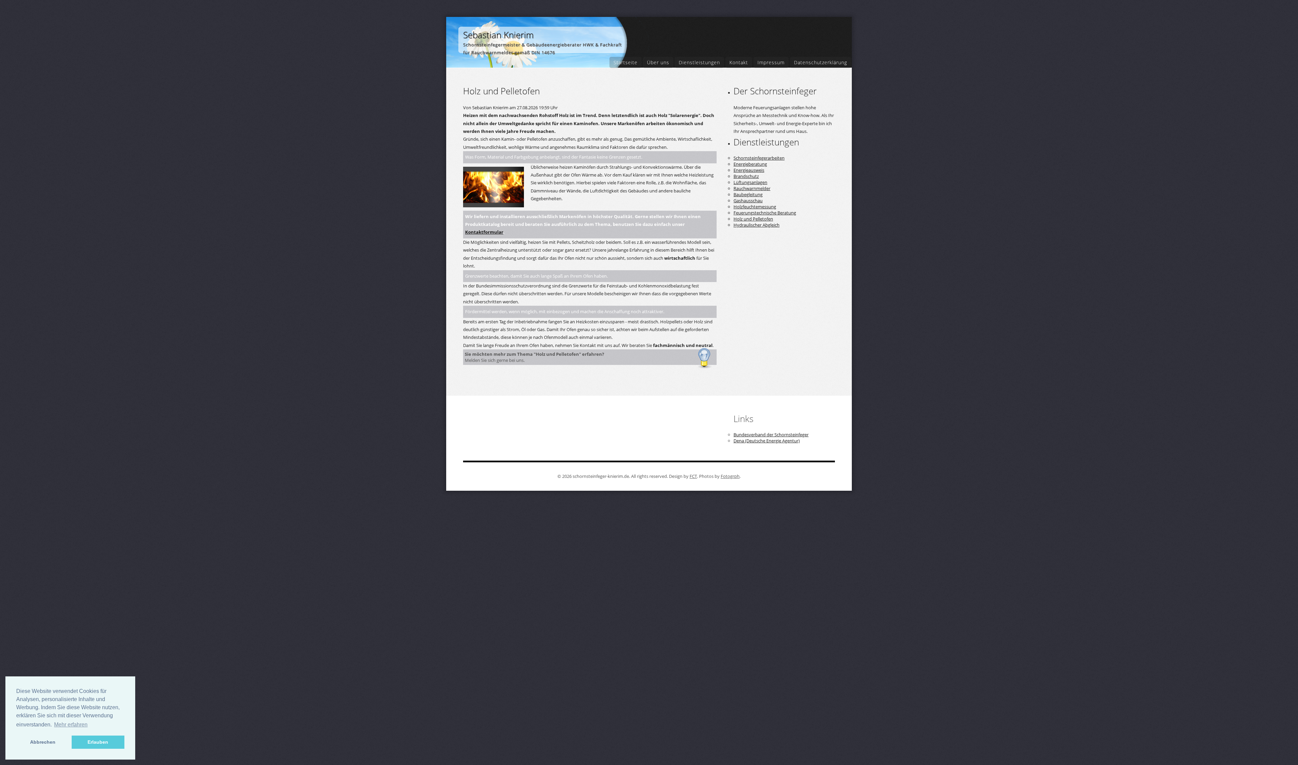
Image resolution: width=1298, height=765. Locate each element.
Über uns (658, 62)
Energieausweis (749, 170)
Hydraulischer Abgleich (756, 225)
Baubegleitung (748, 194)
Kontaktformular (484, 232)
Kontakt (738, 62)
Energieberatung (750, 164)
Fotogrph (730, 476)
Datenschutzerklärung (820, 62)
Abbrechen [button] (42, 742)
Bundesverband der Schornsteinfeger (771, 435)
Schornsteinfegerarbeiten (759, 158)
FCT (693, 476)
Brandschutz (746, 176)
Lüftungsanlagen (750, 182)
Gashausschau (748, 201)
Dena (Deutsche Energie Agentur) (767, 441)
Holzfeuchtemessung (755, 207)
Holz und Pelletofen (753, 219)
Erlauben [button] (98, 742)
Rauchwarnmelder (752, 188)
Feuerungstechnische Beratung (765, 213)
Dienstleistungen (699, 62)
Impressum (771, 62)
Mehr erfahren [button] (71, 724)
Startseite (626, 62)
